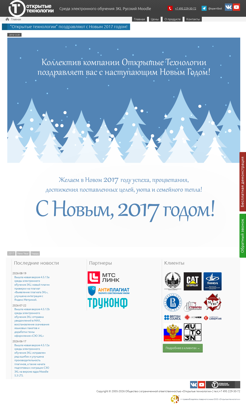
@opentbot (215, 8)
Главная (16, 19)
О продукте (173, 19)
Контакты (193, 19)
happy (35, 253)
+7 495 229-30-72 (185, 8)
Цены (155, 19)
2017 (11, 253)
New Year (23, 253)
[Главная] (31, 9)
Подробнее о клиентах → (183, 348)
